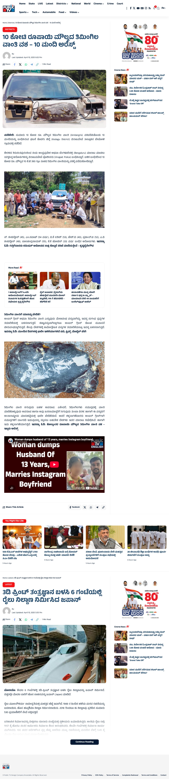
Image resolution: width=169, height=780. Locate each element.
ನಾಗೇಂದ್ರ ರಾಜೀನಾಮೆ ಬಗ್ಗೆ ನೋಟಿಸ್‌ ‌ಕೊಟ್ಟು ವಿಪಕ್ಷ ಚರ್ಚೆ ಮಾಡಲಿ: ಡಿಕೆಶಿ (60, 553)
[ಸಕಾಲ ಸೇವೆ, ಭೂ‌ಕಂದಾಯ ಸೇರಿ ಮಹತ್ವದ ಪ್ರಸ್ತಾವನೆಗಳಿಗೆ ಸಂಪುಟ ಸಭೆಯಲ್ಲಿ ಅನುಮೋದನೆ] (105, 537)
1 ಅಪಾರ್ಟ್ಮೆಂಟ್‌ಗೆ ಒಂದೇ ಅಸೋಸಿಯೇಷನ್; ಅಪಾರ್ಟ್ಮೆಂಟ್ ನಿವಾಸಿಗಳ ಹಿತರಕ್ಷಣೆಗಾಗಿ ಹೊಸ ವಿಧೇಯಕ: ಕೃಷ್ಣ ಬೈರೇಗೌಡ (22, 297)
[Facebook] (130, 8)
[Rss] (150, 8)
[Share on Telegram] (31, 64)
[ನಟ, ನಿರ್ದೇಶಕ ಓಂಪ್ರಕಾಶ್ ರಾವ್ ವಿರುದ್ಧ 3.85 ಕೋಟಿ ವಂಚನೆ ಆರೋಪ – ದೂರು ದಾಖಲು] (120, 91)
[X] (134, 8)
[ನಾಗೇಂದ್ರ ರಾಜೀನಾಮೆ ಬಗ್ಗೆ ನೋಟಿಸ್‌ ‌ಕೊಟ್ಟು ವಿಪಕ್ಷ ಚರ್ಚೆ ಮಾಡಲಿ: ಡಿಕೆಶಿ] (63, 537)
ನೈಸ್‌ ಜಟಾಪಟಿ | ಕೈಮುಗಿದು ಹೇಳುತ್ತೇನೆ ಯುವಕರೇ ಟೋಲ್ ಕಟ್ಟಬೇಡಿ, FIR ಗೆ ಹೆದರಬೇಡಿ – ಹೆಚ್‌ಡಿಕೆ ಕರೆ (52, 297)
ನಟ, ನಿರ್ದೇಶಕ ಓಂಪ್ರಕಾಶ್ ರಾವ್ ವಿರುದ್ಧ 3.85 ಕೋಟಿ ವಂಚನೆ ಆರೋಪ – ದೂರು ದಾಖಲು (146, 91)
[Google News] (142, 8)
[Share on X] (20, 64)
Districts (11, 23)
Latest (10, 578)
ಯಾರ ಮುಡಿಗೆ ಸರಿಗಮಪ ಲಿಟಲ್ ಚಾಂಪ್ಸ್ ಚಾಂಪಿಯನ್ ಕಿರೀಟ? (146, 115)
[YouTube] (138, 8)
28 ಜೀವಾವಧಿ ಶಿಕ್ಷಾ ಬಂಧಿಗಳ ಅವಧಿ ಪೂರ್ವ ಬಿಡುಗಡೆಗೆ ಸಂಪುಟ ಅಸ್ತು (146, 553)
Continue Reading (84, 742)
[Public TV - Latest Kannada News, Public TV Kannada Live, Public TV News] (9, 8)
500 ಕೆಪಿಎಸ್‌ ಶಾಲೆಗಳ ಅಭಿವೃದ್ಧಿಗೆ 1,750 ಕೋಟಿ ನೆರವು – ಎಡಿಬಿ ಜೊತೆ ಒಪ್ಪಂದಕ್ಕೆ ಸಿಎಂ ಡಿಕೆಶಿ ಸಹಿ (20, 555)
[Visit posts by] (7, 56)
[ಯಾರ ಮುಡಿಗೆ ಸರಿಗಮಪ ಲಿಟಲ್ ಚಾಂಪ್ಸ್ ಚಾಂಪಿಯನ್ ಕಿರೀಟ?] (120, 117)
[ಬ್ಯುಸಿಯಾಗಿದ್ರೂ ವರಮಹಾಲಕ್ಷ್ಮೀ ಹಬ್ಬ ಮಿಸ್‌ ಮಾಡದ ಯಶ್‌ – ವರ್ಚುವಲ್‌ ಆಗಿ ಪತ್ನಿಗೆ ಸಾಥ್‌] (120, 79)
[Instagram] (146, 8)
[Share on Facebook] (14, 64)
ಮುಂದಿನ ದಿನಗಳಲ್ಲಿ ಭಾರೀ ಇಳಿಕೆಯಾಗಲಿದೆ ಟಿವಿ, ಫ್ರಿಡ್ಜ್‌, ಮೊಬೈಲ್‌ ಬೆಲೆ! (52, 332)
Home (5, 23)
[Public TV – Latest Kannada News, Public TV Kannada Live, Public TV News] (6, 766)
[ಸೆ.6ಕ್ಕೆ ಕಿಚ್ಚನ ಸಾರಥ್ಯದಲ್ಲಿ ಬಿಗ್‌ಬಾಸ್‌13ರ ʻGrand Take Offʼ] (120, 104)
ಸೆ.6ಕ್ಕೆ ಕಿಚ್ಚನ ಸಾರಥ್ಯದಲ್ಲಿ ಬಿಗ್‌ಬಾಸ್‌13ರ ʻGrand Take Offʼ (145, 102)
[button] (127, 8)
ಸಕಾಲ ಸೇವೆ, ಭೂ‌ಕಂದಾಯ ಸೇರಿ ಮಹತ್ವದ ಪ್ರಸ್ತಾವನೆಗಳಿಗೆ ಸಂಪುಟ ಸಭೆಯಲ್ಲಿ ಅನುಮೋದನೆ (104, 555)
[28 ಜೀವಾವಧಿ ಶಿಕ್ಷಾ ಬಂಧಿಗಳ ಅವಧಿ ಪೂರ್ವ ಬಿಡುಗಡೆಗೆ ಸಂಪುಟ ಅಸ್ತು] (146, 537)
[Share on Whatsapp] (26, 64)
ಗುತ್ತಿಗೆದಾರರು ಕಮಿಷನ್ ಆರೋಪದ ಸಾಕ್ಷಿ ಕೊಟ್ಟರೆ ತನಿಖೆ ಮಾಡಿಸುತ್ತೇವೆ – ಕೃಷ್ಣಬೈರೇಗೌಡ (52, 246)
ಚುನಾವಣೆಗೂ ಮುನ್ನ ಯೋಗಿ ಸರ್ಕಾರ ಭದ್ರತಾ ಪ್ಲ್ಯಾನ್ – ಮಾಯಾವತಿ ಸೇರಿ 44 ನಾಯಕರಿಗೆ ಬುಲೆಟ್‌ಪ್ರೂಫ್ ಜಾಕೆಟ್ (85, 297)
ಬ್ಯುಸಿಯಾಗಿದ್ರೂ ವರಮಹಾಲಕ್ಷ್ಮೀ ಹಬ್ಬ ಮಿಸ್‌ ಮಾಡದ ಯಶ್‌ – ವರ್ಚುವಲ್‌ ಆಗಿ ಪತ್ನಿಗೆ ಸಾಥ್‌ (147, 79)
